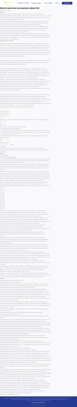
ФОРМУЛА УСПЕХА (23, 3)
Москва (38, 400)
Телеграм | (49, 400)
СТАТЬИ (57, 3)
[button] (67, 3)
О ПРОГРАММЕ (48, 3)
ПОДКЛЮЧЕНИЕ (36, 3)
